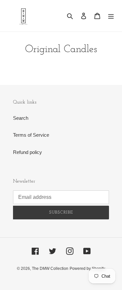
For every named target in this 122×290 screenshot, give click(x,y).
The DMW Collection (50, 268)
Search (20, 118)
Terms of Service (31, 135)
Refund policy (27, 152)
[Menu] (111, 16)
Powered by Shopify (87, 268)
